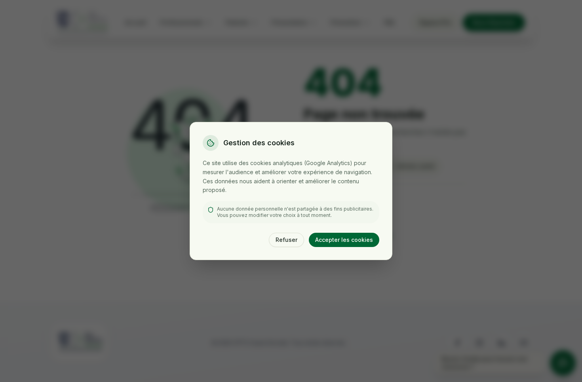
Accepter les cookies (344, 239)
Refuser (286, 239)
